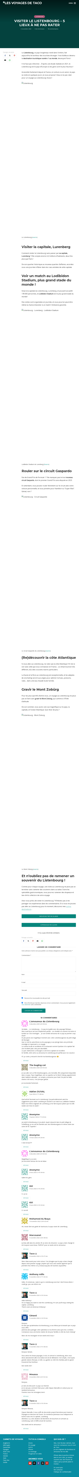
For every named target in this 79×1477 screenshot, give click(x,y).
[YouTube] (30, 1463)
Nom (23, 974)
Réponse (26, 1060)
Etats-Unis (6, 1452)
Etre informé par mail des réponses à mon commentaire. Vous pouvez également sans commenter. (48, 1004)
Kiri (31, 1186)
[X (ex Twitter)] (42, 1463)
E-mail (23, 982)
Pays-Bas (6, 1460)
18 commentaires (53, 29)
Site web (24, 990)
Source (46, 464)
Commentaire (26, 955)
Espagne (6, 1449)
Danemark (6, 1447)
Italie (4, 1458)
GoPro (30, 1447)
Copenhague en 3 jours (48, 925)
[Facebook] (38, 1463)
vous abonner (26, 1004)
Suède (5, 1462)
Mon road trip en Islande (49, 916)
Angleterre (6, 1443)
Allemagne (6, 1445)
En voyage (31, 1445)
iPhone (30, 1449)
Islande (5, 1456)
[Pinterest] (47, 1463)
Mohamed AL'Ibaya (39, 1219)
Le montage (32, 1452)
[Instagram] (34, 1463)
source (34, 237)
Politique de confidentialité (62, 1472)
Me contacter (58, 1470)
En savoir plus (58, 1467)
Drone (30, 1443)
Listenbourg (39, 16)
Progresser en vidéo (35, 1454)
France (5, 1454)
